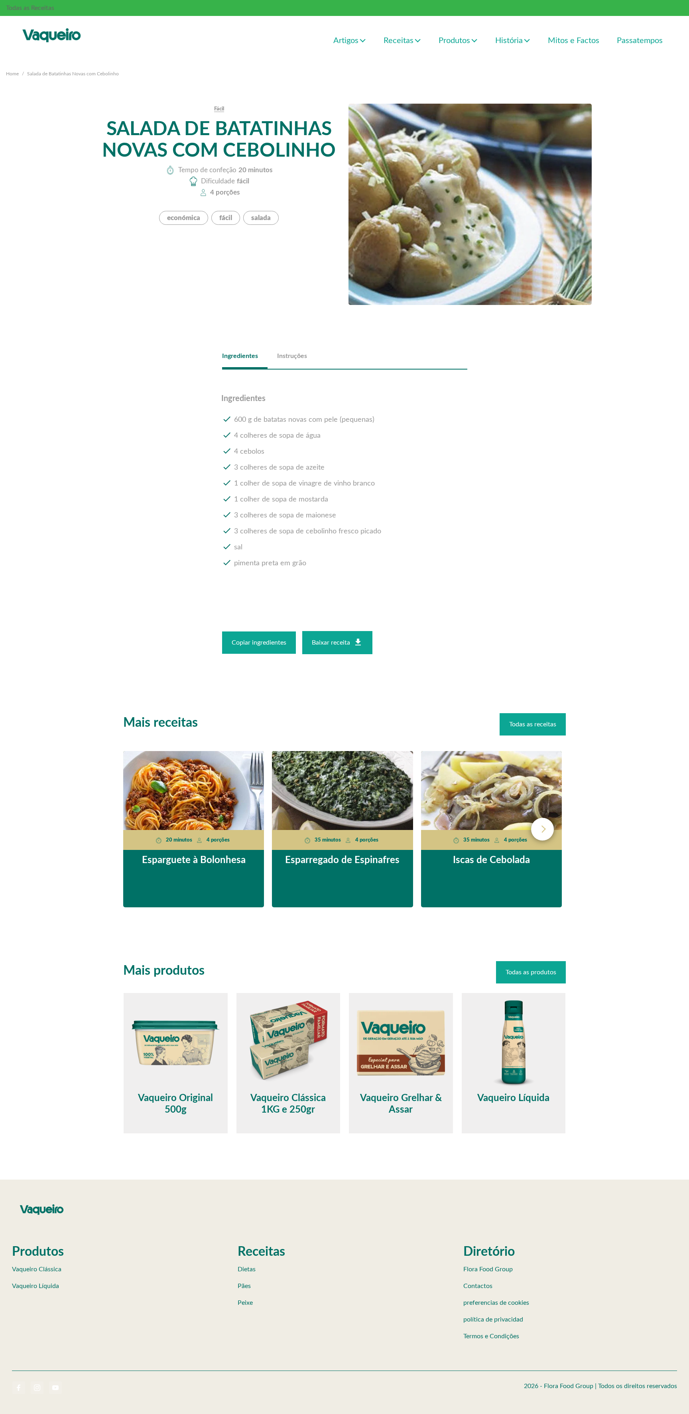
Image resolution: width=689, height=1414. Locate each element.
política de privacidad (493, 1319)
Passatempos (640, 41)
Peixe (245, 1303)
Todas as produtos (531, 972)
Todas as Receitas (30, 8)
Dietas (247, 1269)
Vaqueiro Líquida (35, 1286)
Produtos (454, 41)
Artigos (345, 41)
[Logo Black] (52, 27)
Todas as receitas (532, 724)
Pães (244, 1286)
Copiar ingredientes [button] (259, 642)
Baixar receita (331, 642)
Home (12, 73)
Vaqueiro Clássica (36, 1269)
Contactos (477, 1286)
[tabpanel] (344, 481)
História (509, 41)
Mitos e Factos (573, 41)
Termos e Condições (491, 1336)
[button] (363, 40)
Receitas (398, 41)
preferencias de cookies (496, 1303)
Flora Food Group (488, 1269)
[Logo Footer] (42, 1206)
